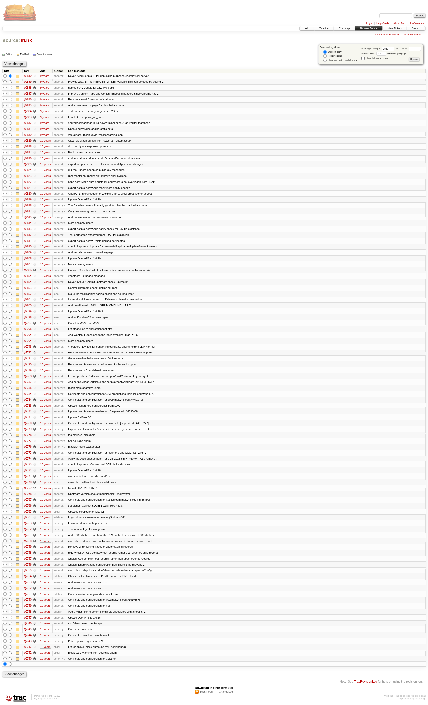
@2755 (27, 570)
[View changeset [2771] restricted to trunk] (34, 476)
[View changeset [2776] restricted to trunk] (34, 446)
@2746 (27, 623)
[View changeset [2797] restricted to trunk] (34, 323)
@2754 (27, 576)
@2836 (27, 99)
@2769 (27, 488)
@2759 (27, 546)
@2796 (27, 329)
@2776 (27, 446)
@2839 (27, 81)
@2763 (27, 523)
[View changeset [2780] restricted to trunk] (34, 423)
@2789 (27, 370)
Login (369, 23)
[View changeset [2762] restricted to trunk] (34, 529)
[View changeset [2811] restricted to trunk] (34, 241)
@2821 (27, 188)
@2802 (27, 294)
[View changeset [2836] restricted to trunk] (34, 99)
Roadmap (344, 28)
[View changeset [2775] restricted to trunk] (34, 452)
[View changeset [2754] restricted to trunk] (34, 576)
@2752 (27, 588)
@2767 (27, 499)
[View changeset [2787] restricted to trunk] (34, 382)
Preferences (417, 23)
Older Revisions (412, 34)
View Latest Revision (387, 34)
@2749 (27, 605)
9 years (44, 75)
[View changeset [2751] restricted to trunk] (34, 594)
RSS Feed (206, 691)
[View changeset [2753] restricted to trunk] (34, 582)
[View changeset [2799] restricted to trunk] (34, 311)
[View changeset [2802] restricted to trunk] (34, 294)
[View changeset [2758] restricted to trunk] (34, 552)
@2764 (27, 517)
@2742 (27, 647)
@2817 (27, 211)
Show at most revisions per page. (384, 54)
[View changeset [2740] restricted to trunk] (34, 658)
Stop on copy (334, 52)
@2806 (27, 270)
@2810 (27, 246)
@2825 (27, 164)
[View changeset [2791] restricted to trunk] (34, 358)
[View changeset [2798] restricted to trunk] (34, 317)
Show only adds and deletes (342, 60)
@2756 (27, 564)
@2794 (27, 341)
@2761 (27, 535)
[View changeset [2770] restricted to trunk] (34, 482)
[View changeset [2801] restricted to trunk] (34, 299)
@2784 (27, 399)
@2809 (27, 252)
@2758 (27, 552)
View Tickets (395, 28)
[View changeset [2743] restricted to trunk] (34, 641)
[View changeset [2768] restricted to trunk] (34, 494)
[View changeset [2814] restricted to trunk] (34, 223)
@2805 (27, 276)
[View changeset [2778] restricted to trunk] (34, 435)
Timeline (324, 28)
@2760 (27, 541)
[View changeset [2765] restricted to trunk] (34, 511)
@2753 (27, 582)
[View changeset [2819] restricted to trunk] (34, 199)
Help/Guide (382, 23)
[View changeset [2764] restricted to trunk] (34, 517)
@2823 (27, 176)
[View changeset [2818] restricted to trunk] (34, 205)
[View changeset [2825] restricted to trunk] (34, 164)
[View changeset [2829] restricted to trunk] (34, 140)
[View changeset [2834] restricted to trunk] (34, 111)
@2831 (27, 129)
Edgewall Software (48, 698)
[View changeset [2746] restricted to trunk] (34, 623)
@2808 (27, 258)
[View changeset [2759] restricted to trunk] (34, 546)
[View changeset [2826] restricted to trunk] (34, 158)
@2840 (27, 76)
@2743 (27, 641)
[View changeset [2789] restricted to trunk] (34, 370)
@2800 (27, 305)
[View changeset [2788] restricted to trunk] (34, 376)
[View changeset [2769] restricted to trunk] (34, 488)
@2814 (27, 223)
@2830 (27, 134)
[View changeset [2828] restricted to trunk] (34, 146)
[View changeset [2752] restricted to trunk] (34, 588)
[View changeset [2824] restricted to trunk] (34, 170)
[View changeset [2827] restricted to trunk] (34, 152)
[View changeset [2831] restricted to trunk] (34, 129)
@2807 (27, 264)
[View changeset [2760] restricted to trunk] (34, 541)
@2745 (27, 629)
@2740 (27, 658)
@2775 (27, 452)
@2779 (27, 429)
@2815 (27, 217)
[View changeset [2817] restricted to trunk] (34, 211)
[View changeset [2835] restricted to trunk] (34, 105)
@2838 (27, 87)
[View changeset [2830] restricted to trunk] (34, 134)
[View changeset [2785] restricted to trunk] (34, 394)
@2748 (27, 611)
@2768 (27, 494)
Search (416, 28)
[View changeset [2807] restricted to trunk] (34, 264)
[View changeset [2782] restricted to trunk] (34, 411)
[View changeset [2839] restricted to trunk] (34, 81)
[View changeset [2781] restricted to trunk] (34, 417)
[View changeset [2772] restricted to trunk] (34, 470)
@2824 (27, 170)
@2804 (27, 282)
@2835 (27, 105)
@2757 (27, 558)
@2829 (27, 140)
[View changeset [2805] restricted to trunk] (34, 276)
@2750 (27, 599)
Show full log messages (377, 58)
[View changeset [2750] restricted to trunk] (34, 599)
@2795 (27, 335)
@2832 (27, 123)
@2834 (27, 111)
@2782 (27, 411)
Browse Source (368, 28)
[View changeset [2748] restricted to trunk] (34, 611)
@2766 (27, 505)
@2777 (27, 441)
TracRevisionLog (365, 681)
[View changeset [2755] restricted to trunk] (34, 570)
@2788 (27, 376)
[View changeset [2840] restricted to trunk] (34, 76)
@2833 (27, 117)
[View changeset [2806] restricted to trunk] (34, 270)
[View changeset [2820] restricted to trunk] (34, 193)
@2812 (27, 235)
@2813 (27, 229)
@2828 (27, 146)
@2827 (27, 152)
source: (11, 40)
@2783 (27, 405)
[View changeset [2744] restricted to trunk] (34, 635)
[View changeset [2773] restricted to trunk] (34, 464)
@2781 (27, 417)
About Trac (399, 23)
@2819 (27, 199)
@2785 (27, 394)
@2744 (27, 635)
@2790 (27, 364)
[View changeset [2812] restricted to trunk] (34, 235)
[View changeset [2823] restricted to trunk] (34, 176)
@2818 (27, 205)
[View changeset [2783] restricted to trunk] (34, 405)
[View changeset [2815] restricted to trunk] (34, 217)
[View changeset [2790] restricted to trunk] (34, 364)
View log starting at (371, 48)
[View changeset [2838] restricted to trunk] (34, 87)
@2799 (27, 311)
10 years (45, 140)
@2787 (27, 382)
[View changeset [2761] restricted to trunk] (34, 535)
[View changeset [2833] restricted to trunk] (34, 117)
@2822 (27, 182)
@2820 (27, 193)
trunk (26, 40)
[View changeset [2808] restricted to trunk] (34, 258)
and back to (401, 48)
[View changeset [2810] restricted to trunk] (34, 246)
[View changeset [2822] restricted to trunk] (34, 182)
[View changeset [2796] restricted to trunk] (34, 329)
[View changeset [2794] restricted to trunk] (34, 341)
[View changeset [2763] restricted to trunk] (34, 523)
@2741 (27, 652)
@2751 (27, 594)
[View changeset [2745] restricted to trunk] (34, 629)
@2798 (27, 317)
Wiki (307, 28)
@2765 (27, 511)
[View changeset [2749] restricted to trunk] (34, 605)
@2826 (27, 158)
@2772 (27, 470)
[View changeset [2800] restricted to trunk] (34, 305)
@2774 (27, 458)
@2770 (27, 482)
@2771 (27, 476)
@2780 (27, 423)
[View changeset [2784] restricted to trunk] (34, 399)
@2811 (27, 241)
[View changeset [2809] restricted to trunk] (34, 252)
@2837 (27, 93)
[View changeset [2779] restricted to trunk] (34, 429)
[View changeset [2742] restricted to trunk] (34, 647)
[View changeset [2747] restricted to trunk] (34, 617)
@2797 (27, 323)
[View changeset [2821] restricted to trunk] (34, 188)
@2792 (27, 352)
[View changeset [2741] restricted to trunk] (34, 652)
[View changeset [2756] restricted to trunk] (34, 564)
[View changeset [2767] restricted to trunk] (34, 499)
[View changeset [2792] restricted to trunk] (34, 352)
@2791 (27, 358)
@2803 (27, 288)
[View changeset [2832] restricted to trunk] (34, 123)
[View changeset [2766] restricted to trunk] (34, 505)
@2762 (27, 529)
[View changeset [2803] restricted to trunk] (34, 288)
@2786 (27, 388)
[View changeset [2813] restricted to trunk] (34, 229)
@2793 (27, 346)
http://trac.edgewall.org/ (412, 698)
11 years (45, 523)
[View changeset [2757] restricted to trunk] (34, 558)
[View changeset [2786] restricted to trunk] (34, 388)
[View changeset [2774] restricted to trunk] (34, 458)
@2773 (27, 464)
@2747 (27, 617)
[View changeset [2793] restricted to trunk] (34, 346)
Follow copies (334, 56)
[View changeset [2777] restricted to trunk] (34, 441)
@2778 (27, 435)
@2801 (27, 299)
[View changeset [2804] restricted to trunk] (34, 282)
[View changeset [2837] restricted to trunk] (34, 93)
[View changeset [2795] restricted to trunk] (34, 335)
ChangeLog (226, 691)
